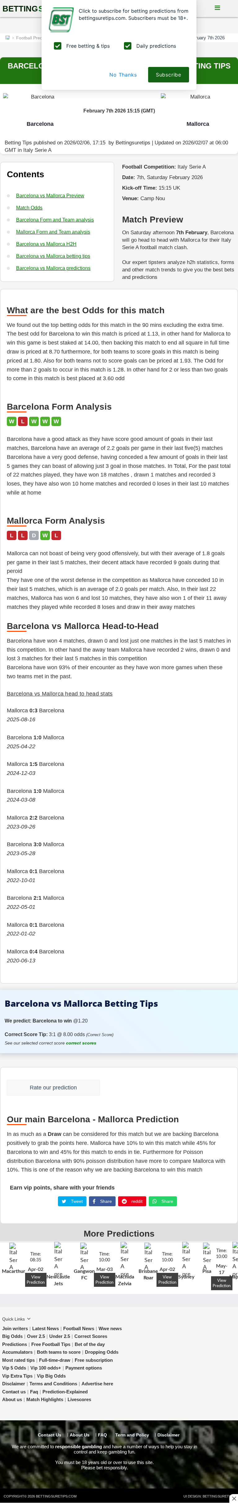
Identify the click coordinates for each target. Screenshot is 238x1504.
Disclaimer (13, 1383)
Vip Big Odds (51, 1376)
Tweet (76, 1201)
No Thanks (123, 75)
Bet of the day (90, 1344)
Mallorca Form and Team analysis (53, 232)
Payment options (83, 1367)
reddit (136, 1201)
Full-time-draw (54, 1360)
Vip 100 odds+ (45, 1367)
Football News (78, 1328)
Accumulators (17, 1352)
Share (105, 1201)
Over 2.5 (36, 1336)
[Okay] (132, 1086)
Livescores (79, 1399)
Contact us (14, 1391)
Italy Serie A (37, 150)
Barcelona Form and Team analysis (55, 219)
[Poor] (115, 1086)
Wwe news (110, 1328)
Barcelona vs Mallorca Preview (50, 195)
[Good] (141, 1086)
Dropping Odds (101, 1352)
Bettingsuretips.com (56, 1496)
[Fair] (123, 1086)
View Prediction (36, 1279)
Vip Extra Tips (17, 1376)
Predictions (14, 1344)
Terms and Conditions (53, 1383)
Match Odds (29, 207)
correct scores (81, 1042)
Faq (34, 1391)
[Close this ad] (233, 1498)
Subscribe (168, 75)
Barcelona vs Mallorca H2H (46, 244)
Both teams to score (59, 1352)
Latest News (45, 1328)
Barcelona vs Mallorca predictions (53, 268)
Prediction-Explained (65, 1391)
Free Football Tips (50, 1344)
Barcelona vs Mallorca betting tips (53, 256)
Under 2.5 (59, 1336)
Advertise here (97, 1383)
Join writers (15, 1328)
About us (12, 1399)
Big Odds (12, 1336)
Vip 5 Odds (14, 1367)
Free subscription (94, 1360)
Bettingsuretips (133, 143)
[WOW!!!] (149, 1086)
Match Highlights (44, 1399)
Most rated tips (18, 1360)
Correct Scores (90, 1336)
